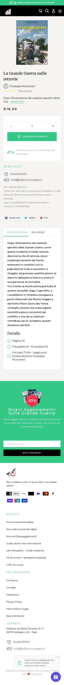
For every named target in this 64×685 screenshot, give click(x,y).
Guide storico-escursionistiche (23, 543)
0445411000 (18, 174)
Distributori (12, 594)
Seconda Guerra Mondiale (21, 529)
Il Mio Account (14, 564)
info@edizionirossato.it (26, 180)
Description (17, 232)
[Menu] (60, 11)
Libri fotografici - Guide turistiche (25, 550)
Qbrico (38, 674)
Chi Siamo (12, 580)
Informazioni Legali (17, 608)
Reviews (38, 232)
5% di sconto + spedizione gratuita (26, 557)
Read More (17, 101)
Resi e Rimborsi (15, 615)
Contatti (11, 587)
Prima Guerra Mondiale (19, 522)
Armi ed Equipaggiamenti (21, 536)
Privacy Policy (14, 601)
